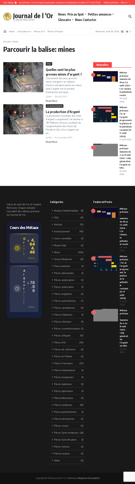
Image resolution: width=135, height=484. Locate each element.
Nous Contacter (85, 20)
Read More (51, 100)
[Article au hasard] (122, 31)
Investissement (54, 106)
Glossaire (64, 20)
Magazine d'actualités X (89, 478)
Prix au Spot (76, 14)
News (62, 14)
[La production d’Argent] (23, 119)
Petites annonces (99, 14)
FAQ (49, 63)
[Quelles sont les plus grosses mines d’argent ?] (23, 77)
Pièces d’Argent (55, 31)
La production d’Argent (63, 112)
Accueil (6, 41)
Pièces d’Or (39, 31)
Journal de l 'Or (33, 15)
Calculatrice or (24, 31)
